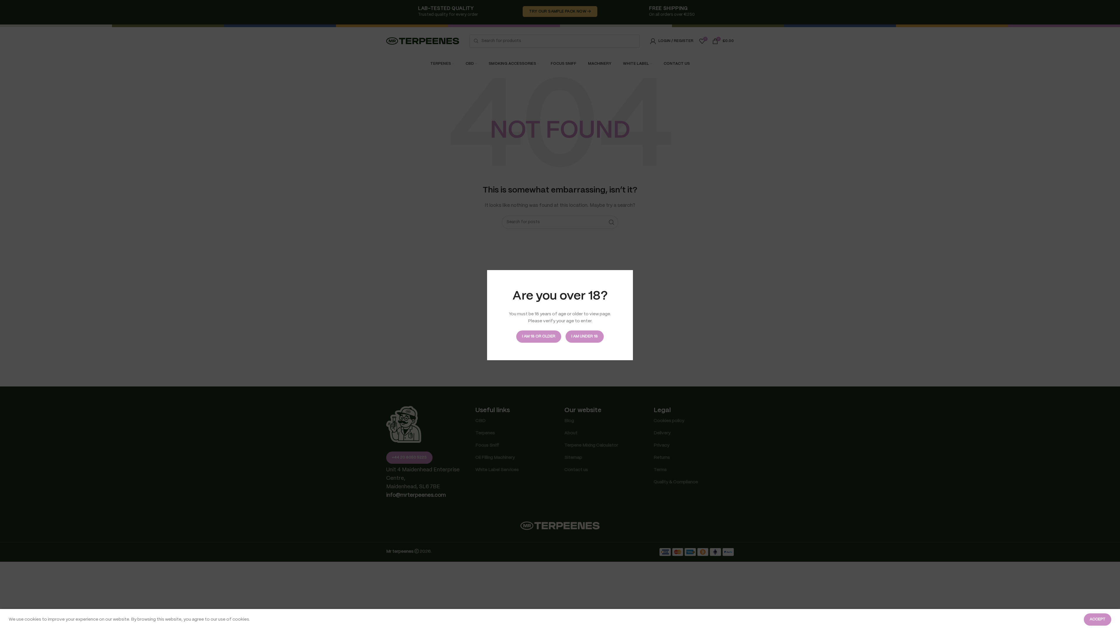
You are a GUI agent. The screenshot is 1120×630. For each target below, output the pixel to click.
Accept (1097, 619)
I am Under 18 (584, 336)
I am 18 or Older (538, 336)
